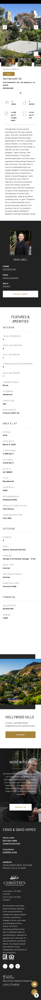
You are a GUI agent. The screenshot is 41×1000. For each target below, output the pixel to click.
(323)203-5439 (10, 852)
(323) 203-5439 (9, 269)
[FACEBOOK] (5, 966)
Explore (21, 735)
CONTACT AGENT (20, 294)
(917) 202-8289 (10, 840)
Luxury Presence (11, 984)
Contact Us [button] (20, 807)
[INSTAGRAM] (11, 966)
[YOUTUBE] (17, 966)
